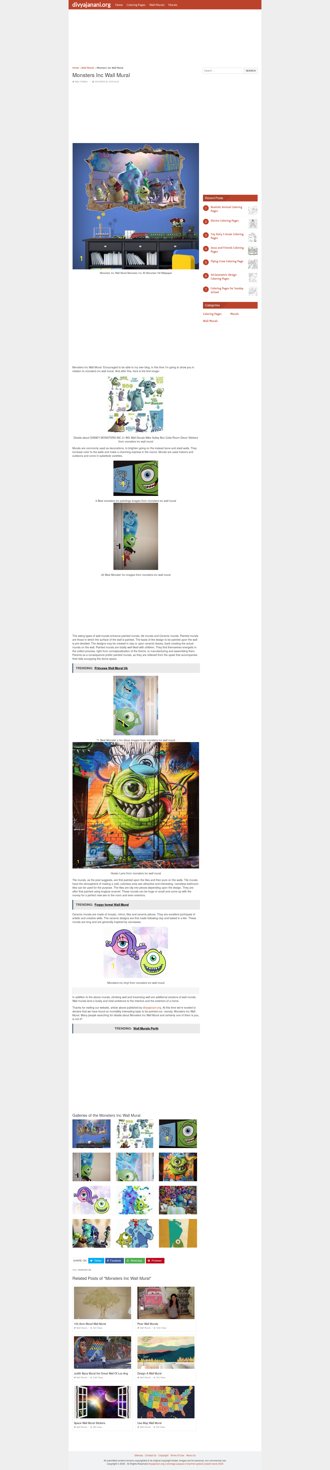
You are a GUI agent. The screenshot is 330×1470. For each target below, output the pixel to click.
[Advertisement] (165, 39)
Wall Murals (157, 4)
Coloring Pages (136, 4)
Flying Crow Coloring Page (227, 261)
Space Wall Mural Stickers (89, 1423)
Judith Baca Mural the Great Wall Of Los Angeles (103, 1373)
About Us (191, 1455)
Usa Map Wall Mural (149, 1423)
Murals (172, 4)
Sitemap (138, 1455)
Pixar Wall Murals (147, 1324)
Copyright (163, 1455)
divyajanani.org (91, 4)
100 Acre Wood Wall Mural (90, 1324)
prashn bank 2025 (214, 1463)
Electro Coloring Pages (225, 220)
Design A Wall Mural (149, 1373)
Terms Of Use (177, 1455)
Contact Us (150, 1455)
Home (119, 4)
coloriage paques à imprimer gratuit (184, 1463)
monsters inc (84, 1270)
